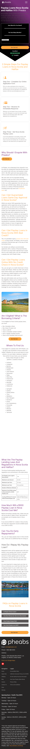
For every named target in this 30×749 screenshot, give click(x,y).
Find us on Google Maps (8, 660)
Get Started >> (5, 39)
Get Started (14, 47)
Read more (26, 93)
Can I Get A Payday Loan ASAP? (11, 625)
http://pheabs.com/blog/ (16, 745)
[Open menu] (26, 2)
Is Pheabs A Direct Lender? (9, 611)
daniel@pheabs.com (11, 647)
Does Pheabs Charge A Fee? (10, 621)
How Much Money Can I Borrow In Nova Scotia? (14, 615)
